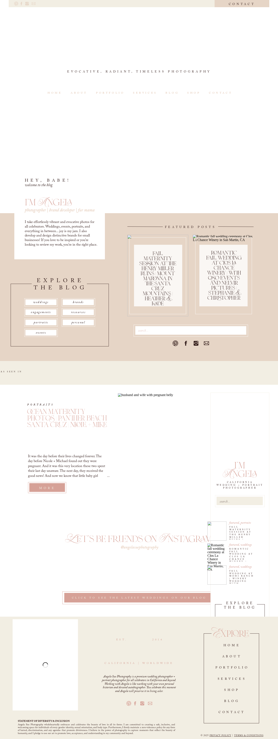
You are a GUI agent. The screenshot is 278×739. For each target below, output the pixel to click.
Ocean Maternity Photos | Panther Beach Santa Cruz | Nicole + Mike (67, 418)
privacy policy (220, 736)
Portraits (245, 523)
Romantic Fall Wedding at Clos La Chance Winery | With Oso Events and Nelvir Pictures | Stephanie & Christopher (224, 275)
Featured (234, 523)
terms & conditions (248, 736)
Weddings (246, 545)
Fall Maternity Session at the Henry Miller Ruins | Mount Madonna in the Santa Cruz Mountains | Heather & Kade (157, 278)
